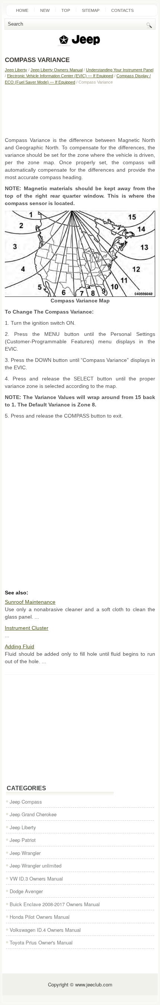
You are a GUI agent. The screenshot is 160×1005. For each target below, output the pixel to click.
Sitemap (90, 10)
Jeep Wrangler (25, 852)
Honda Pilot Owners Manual (40, 916)
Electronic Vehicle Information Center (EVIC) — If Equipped (60, 76)
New (44, 10)
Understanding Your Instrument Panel (119, 70)
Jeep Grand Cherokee (33, 814)
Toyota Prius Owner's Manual (41, 942)
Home (22, 10)
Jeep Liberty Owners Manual (57, 70)
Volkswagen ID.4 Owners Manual (45, 929)
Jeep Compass (26, 801)
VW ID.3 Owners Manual (36, 878)
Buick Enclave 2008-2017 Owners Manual (55, 904)
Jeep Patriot (23, 839)
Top (65, 10)
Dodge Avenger (26, 891)
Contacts (122, 10)
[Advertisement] (80, 110)
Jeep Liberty (16, 70)
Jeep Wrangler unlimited (35, 865)
